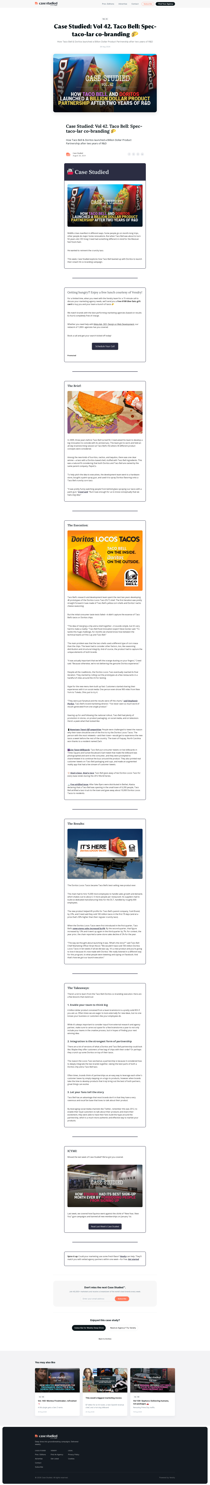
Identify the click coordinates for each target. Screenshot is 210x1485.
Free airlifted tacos (79, 784)
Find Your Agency (165, 4)
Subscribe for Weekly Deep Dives (89, 1328)
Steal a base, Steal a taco (82, 773)
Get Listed (55, 1459)
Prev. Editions (108, 4)
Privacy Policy (73, 1454)
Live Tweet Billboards (80, 749)
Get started (133, 1259)
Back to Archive (105, 1339)
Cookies (71, 1459)
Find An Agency (57, 1454)
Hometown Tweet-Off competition (85, 729)
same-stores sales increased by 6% (89, 928)
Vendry (123, 1256)
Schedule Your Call (105, 346)
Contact (135, 4)
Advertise (122, 4)
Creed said (83, 492)
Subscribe (148, 4)
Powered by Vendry (167, 1477)
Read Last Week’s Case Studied (105, 1226)
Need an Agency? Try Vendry (123, 1328)
